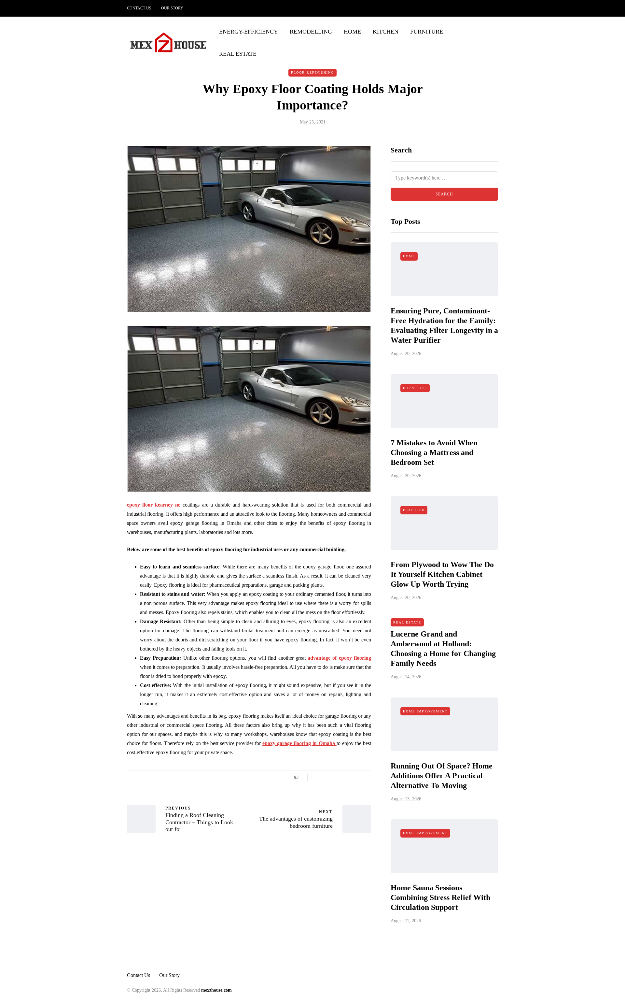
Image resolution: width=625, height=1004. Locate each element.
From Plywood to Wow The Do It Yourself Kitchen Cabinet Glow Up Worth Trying (442, 574)
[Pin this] (351, 777)
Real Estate (238, 53)
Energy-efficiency (248, 31)
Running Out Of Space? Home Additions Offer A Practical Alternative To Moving (442, 776)
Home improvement (425, 711)
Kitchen (385, 31)
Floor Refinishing (312, 72)
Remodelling (311, 31)
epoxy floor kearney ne (153, 505)
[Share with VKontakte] (359, 777)
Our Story (172, 8)
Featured (414, 510)
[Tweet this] (326, 777)
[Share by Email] (367, 777)
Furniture (426, 31)
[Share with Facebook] (318, 777)
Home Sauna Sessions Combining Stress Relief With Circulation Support (440, 897)
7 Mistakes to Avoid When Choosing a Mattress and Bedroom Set (434, 452)
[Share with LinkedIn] (343, 777)
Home (352, 31)
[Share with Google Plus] (334, 777)
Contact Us (139, 8)
